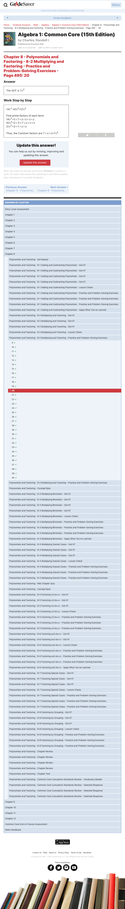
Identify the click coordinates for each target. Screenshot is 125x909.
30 (13, 434)
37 (13, 464)
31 (13, 438)
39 (13, 473)
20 (13, 390)
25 (13, 412)
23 (13, 404)
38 (13, 469)
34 (13, 451)
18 (13, 382)
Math (35, 25)
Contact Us (36, 853)
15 (13, 369)
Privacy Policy (63, 853)
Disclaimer (87, 853)
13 (13, 360)
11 (13, 351)
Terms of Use (76, 853)
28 (13, 425)
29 (13, 430)
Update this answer (35, 162)
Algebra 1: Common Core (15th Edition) (70, 25)
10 (13, 347)
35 (13, 456)
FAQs (45, 853)
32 (13, 443)
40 (13, 477)
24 (13, 408)
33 (13, 447)
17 (13, 377)
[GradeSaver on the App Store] (62, 842)
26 (13, 417)
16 (13, 373)
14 (13, 364)
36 (13, 460)
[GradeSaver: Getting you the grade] (22, 5)
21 (13, 395)
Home (6, 25)
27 (13, 421)
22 (13, 399)
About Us (52, 853)
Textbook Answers (21, 25)
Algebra (45, 25)
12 (13, 356)
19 (13, 386)
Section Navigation (62, 18)
